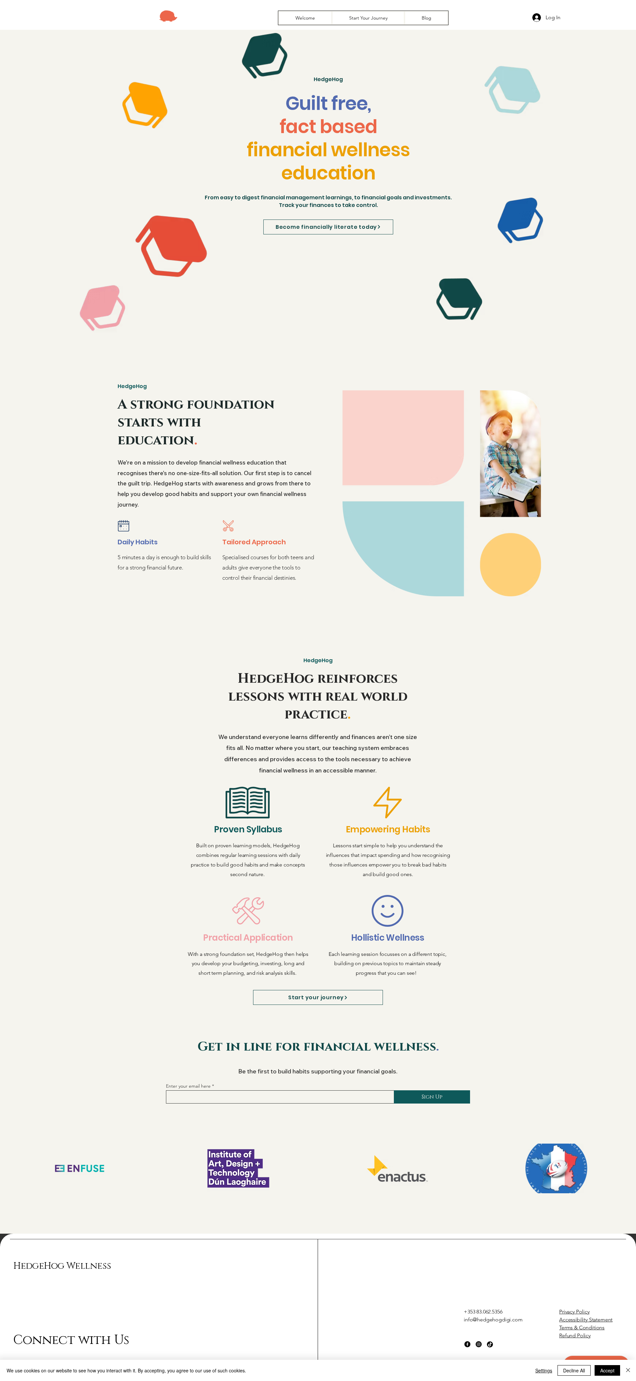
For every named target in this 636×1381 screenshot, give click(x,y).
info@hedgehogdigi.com (493, 1319)
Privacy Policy (574, 1311)
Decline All (574, 1370)
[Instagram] (478, 1344)
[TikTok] (490, 1344)
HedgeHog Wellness (62, 1266)
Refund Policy (575, 1335)
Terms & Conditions (582, 1327)
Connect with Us (71, 1340)
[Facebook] (467, 1344)
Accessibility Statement (585, 1319)
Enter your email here (188, 1086)
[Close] (628, 1370)
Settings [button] (543, 1370)
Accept (607, 1370)
